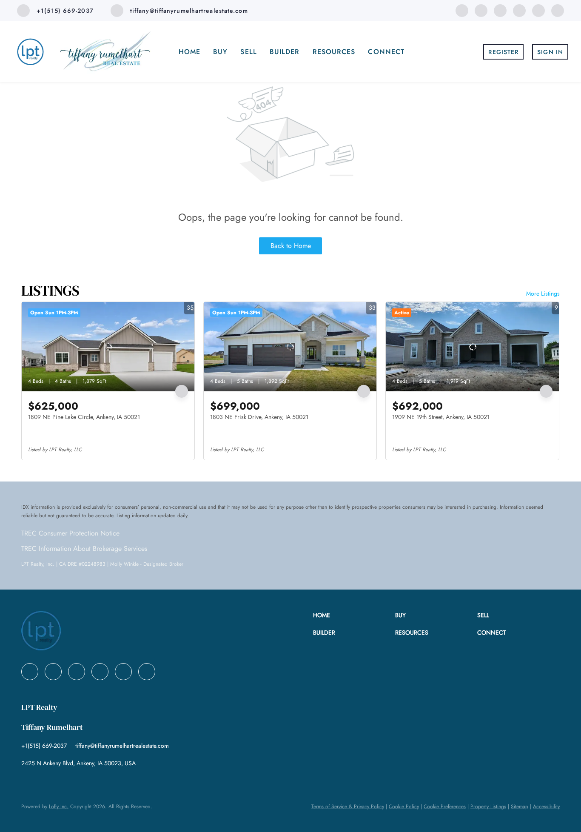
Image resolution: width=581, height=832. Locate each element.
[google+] (557, 10)
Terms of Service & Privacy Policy (347, 806)
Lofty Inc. (58, 806)
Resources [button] (334, 52)
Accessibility (546, 806)
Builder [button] (285, 52)
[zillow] (519, 10)
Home (189, 52)
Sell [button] (248, 52)
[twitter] (500, 10)
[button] (354, 615)
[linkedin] (481, 10)
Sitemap (519, 806)
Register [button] (503, 52)
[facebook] (462, 10)
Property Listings (488, 806)
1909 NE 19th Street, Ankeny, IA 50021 (441, 417)
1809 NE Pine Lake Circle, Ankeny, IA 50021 (84, 417)
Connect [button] (386, 52)
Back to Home (291, 246)
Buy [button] (220, 52)
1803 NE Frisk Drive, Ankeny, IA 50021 (259, 417)
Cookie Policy (404, 806)
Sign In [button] (550, 52)
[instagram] (538, 10)
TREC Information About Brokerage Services (84, 548)
